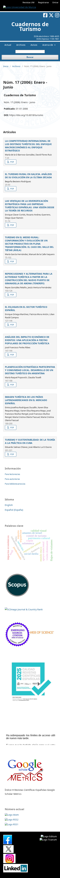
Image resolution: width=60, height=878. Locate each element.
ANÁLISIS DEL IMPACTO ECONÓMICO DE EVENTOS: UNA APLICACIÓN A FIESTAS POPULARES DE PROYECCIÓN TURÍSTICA (27, 340)
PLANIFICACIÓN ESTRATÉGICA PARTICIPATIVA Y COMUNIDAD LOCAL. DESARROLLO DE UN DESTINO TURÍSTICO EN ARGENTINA (30, 370)
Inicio (5, 66)
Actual (7, 44)
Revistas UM (28, 2)
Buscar (30, 57)
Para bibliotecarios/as (15, 483)
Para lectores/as (12, 474)
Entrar (55, 2)
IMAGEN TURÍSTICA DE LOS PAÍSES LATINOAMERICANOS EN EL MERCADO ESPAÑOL (26, 400)
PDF (12, 161)
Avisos (34, 44)
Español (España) (14, 509)
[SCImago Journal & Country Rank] (24, 609)
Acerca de (48, 44)
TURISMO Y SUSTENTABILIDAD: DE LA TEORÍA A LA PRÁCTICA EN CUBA (30, 441)
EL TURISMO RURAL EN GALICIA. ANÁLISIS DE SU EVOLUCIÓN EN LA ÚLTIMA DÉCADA (28, 176)
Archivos (20, 44)
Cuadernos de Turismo (30, 26)
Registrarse (43, 2)
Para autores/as (12, 478)
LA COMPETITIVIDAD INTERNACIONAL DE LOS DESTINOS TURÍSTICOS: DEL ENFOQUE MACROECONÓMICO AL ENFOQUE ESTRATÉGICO (28, 145)
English (9, 505)
